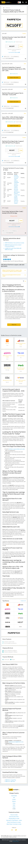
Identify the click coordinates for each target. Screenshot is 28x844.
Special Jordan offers (14, 816)
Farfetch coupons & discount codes (17, 449)
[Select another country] (19, 2)
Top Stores (5, 601)
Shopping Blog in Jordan (14, 818)
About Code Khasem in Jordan (14, 822)
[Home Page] (6, 1)
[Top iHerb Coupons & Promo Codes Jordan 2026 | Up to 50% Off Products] (20, 365)
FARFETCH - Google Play (10, 780)
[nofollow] (14, 23)
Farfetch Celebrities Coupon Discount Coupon (16, 184)
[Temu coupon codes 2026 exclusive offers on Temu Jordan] (7, 340)
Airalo (21, 346)
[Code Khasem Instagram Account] (12, 830)
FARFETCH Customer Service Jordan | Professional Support (13, 245)
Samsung (7, 369)
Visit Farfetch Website (13, 52)
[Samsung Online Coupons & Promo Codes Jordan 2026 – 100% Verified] (7, 365)
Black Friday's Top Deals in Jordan (14, 824)
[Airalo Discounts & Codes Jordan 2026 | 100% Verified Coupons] (20, 340)
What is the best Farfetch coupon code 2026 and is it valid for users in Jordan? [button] (12, 270)
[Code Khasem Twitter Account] (16, 830)
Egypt (14, 806)
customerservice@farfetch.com (16, 741)
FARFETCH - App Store (10, 781)
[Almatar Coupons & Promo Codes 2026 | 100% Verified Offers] (20, 377)
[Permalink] (2, 56)
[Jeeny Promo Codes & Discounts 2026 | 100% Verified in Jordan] (7, 352)
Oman (14, 803)
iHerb (21, 371)
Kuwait (14, 799)
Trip (20, 357)
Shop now (14, 324)
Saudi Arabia (14, 795)
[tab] (14, 271)
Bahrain (14, 801)
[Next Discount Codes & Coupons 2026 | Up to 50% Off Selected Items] (20, 622)
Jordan (14, 808)
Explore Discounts (14, 77)
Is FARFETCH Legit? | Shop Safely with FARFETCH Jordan (13, 249)
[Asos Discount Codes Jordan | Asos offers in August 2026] (7, 626)
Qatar (14, 805)
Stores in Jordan (14, 814)
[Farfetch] (14, 632)
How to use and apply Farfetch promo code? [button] (11, 275)
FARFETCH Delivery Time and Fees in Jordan (14, 242)
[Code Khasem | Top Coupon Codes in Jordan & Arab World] (3, 7)
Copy (21, 46)
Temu (7, 345)
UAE (14, 797)
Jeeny (7, 358)
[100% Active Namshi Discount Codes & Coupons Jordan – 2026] (7, 377)
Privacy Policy (16, 841)
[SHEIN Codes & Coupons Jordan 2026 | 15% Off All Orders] (7, 622)
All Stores (8, 7)
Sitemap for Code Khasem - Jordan (14, 820)
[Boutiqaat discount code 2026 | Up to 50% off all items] (20, 626)
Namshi (7, 382)
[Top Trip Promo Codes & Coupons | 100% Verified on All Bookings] (20, 352)
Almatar (20, 383)
